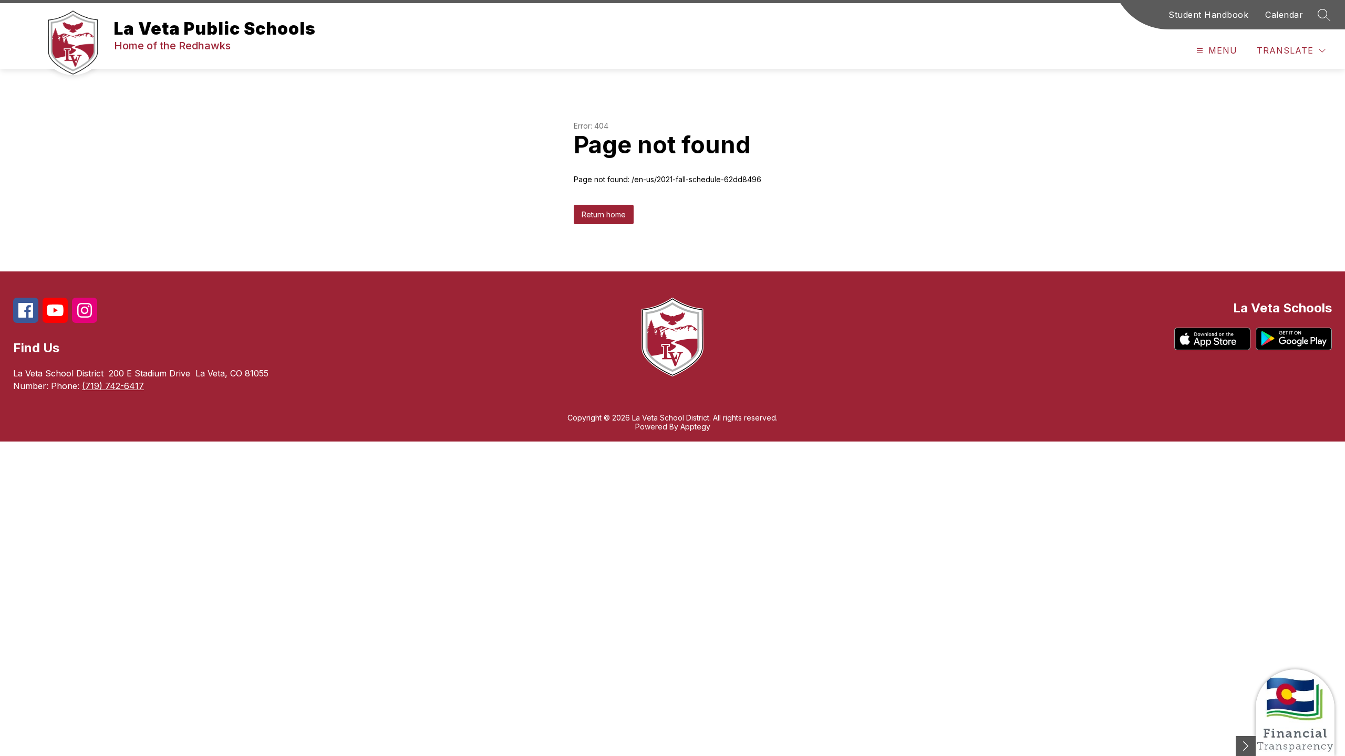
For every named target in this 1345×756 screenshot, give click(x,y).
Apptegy (695, 426)
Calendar (1284, 14)
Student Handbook (1208, 14)
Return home (604, 214)
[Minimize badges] (1246, 746)
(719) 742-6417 (113, 386)
